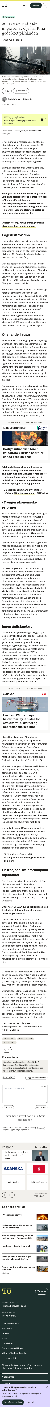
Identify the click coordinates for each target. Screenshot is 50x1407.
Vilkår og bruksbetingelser (15, 1353)
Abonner (36, 5)
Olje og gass (9, 1042)
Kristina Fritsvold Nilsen (14, 1306)
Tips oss (41, 1291)
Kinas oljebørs (25, 1039)
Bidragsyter (9, 1039)
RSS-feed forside (10, 1323)
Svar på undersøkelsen (13, 1402)
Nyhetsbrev (7, 1343)
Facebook (7, 1328)
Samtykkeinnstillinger (12, 1348)
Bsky (4, 1338)
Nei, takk (31, 1402)
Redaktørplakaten (23, 1368)
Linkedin (6, 1333)
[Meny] (45, 5)
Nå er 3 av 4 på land (24, 493)
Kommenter (22, 91)
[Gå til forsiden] (4, 5)
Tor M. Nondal (9, 1316)
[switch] (43, 119)
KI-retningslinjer (10, 1358)
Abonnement (8, 1377)
